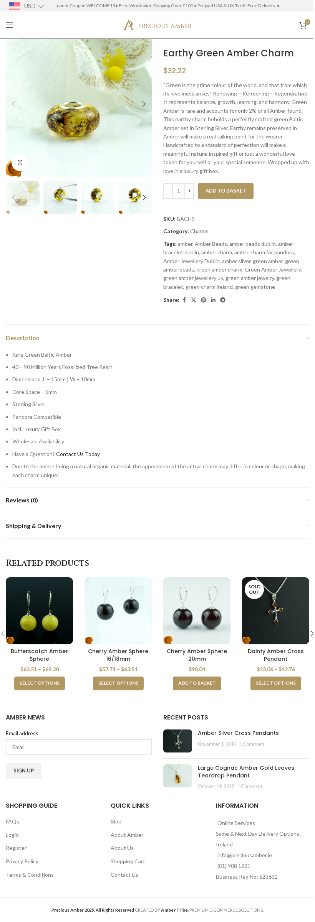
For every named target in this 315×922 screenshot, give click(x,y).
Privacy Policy (22, 861)
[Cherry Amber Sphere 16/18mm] (118, 610)
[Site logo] (157, 24)
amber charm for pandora (264, 252)
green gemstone (255, 286)
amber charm (216, 252)
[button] (13, 104)
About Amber (127, 834)
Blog (116, 821)
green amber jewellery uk (193, 278)
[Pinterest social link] (204, 300)
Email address (22, 733)
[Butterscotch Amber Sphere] (39, 610)
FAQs (12, 821)
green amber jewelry (249, 278)
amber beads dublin (252, 243)
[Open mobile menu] (9, 25)
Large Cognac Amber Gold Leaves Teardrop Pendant (246, 771)
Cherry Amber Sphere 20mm (197, 655)
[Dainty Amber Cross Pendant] (275, 610)
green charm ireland (209, 286)
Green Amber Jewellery (273, 269)
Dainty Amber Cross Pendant (276, 655)
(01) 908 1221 (233, 866)
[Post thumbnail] (177, 740)
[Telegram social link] (223, 300)
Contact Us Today (78, 454)
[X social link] (194, 300)
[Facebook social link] (184, 300)
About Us (122, 848)
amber (185, 243)
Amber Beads (211, 243)
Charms (199, 231)
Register (16, 848)
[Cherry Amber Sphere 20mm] (196, 610)
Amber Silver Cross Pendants (238, 733)
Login (12, 834)
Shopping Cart (128, 861)
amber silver (236, 261)
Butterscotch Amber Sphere (39, 655)
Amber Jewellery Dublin (191, 261)
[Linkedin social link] (213, 300)
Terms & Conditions (30, 874)
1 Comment (251, 744)
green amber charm (219, 269)
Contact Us (124, 874)
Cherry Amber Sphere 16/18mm (118, 655)
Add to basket (226, 191)
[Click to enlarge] (20, 162)
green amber (268, 261)
